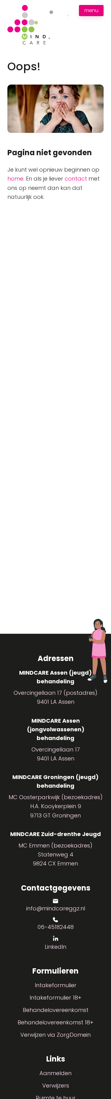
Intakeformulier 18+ (55, 997)
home (15, 178)
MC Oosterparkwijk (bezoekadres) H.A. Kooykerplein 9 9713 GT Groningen (56, 806)
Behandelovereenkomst (55, 1010)
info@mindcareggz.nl (55, 908)
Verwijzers (55, 1085)
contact (76, 178)
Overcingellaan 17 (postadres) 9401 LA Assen (55, 697)
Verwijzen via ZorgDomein (55, 1035)
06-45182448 (56, 927)
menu (91, 10)
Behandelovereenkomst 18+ (55, 1022)
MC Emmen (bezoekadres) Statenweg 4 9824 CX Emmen (55, 855)
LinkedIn (55, 947)
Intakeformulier (55, 985)
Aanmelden (55, 1073)
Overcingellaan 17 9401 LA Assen (55, 754)
